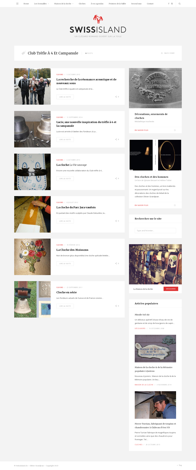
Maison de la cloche (62, 4)
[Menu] (17, 3)
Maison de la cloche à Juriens (153, 369)
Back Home (169, 53)
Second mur (136, 4)
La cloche (71, 165)
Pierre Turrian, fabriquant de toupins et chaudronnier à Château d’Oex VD (155, 425)
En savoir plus (141, 130)
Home (26, 4)
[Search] (179, 3)
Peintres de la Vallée (117, 4)
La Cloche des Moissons (72, 250)
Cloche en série (66, 292)
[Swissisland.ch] (98, 26)
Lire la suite (65, 97)
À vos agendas (97, 4)
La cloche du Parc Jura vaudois (76, 207)
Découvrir (171, 289)
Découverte (140, 328)
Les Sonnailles (40, 4)
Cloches (82, 4)
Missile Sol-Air (142, 314)
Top (180, 465)
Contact (150, 4)
